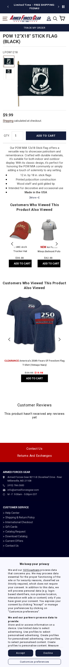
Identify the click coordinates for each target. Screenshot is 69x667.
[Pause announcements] (63, 7)
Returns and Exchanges (34, 456)
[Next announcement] (58, 6)
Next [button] (56, 244)
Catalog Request (15, 531)
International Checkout (19, 522)
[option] (34, 6)
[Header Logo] (25, 18)
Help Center (12, 512)
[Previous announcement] (8, 6)
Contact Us (34, 448)
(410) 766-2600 (15, 485)
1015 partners (31, 570)
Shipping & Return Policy (20, 517)
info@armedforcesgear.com (23, 489)
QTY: (7, 135)
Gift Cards (11, 526)
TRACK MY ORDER (34, 27)
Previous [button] (12, 244)
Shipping (8, 120)
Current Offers (14, 540)
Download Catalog (16, 536)
